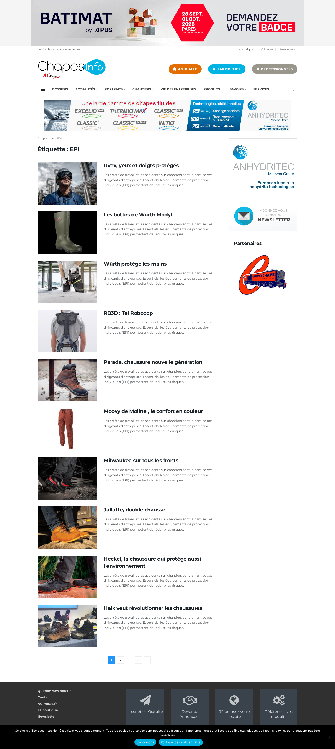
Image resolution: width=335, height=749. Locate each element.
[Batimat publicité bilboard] (167, 23)
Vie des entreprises (178, 89)
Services (261, 89)
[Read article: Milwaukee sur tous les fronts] (67, 478)
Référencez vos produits (279, 714)
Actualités (85, 89)
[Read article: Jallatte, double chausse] (67, 527)
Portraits (114, 89)
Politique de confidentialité (181, 742)
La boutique (245, 49)
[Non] (329, 737)
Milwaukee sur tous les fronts (142, 460)
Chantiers (141, 89)
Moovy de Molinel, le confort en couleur (153, 411)
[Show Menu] (43, 89)
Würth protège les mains (135, 264)
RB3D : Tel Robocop (128, 313)
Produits (212, 89)
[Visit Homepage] (72, 69)
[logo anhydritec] (263, 166)
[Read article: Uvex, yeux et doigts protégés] (67, 183)
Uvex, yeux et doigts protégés (141, 165)
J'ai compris (145, 742)
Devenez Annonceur (190, 714)
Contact (44, 697)
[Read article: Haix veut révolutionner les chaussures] (67, 626)
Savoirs (237, 89)
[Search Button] (292, 89)
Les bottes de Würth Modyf (138, 215)
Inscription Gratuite (145, 711)
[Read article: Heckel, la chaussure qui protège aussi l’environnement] (67, 577)
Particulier (228, 69)
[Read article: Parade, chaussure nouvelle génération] (67, 380)
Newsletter (47, 716)
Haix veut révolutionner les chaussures (153, 608)
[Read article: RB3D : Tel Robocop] (67, 331)
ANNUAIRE (187, 69)
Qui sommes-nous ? (54, 691)
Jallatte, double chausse (134, 510)
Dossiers (60, 89)
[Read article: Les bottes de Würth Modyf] (67, 232)
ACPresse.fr (47, 704)
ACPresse (266, 49)
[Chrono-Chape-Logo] (261, 274)
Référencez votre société (234, 714)
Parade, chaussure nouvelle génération (153, 362)
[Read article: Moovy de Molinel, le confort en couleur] (67, 429)
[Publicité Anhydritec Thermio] (167, 115)
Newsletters (287, 49)
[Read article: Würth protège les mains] (67, 282)
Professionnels (276, 69)
